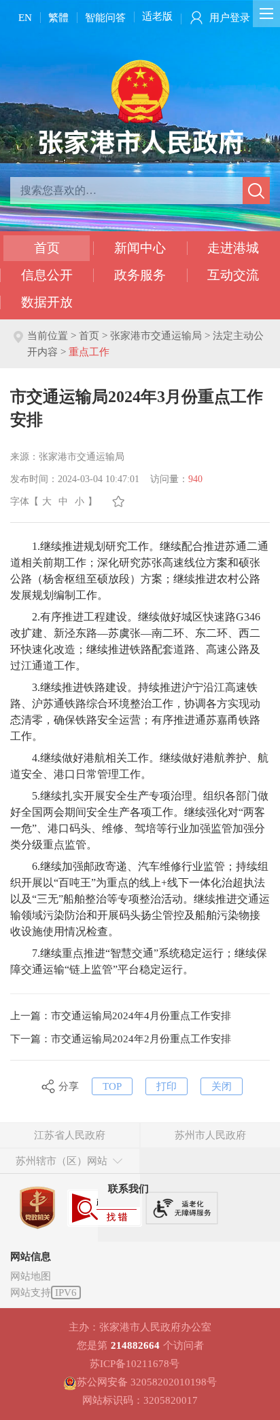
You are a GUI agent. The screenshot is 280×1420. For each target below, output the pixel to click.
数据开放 (47, 302)
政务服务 (140, 275)
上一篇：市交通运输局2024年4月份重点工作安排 (120, 1015)
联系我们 (128, 1188)
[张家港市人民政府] (140, 106)
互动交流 (233, 275)
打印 (166, 1086)
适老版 (157, 16)
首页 (47, 248)
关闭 (221, 1086)
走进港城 (233, 248)
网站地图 (30, 1276)
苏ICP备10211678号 (134, 1363)
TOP (112, 1086)
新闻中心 (140, 248)
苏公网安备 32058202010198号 (147, 1382)
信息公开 (47, 275)
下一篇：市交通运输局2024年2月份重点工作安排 (120, 1038)
